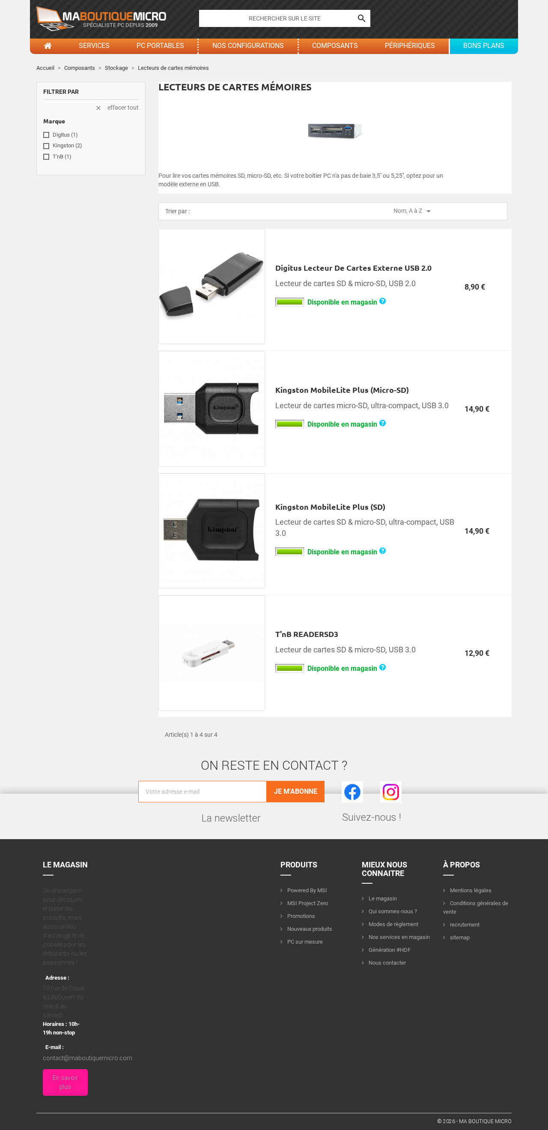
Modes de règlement (392, 924)
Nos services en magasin (398, 937)
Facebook (352, 785)
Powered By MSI (306, 890)
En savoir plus (65, 1082)
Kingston (67, 145)
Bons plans (483, 46)
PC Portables (160, 46)
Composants (335, 46)
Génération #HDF (389, 950)
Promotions (300, 916)
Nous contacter (386, 963)
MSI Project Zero (307, 903)
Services (94, 46)
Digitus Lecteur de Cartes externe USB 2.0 (353, 267)
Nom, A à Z (413, 211)
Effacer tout (117, 107)
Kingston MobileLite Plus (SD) (330, 506)
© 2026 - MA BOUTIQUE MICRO (474, 1121)
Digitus (65, 135)
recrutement (464, 924)
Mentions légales (470, 890)
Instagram (391, 785)
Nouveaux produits (309, 929)
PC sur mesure (304, 942)
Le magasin (382, 898)
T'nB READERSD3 (306, 634)
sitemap (459, 937)
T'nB (62, 156)
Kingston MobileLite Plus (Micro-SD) (342, 390)
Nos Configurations (248, 46)
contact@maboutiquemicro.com (87, 1058)
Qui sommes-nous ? (392, 911)
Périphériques (410, 46)
